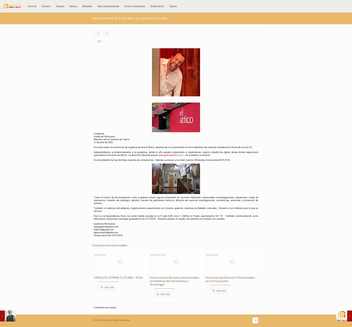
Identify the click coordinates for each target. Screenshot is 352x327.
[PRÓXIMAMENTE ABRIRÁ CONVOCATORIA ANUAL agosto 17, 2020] (344, 316)
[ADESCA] (12, 6)
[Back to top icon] (255, 320)
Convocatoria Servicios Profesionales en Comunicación (230, 279)
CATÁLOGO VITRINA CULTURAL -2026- (119, 278)
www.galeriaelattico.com (171, 155)
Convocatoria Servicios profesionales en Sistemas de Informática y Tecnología (174, 281)
